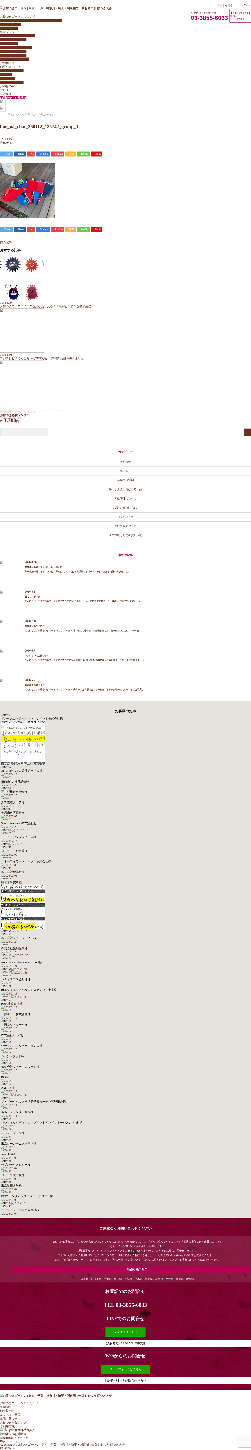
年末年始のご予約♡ (35, 626)
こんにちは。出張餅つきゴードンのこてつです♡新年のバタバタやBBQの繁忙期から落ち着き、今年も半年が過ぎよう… (84, 660)
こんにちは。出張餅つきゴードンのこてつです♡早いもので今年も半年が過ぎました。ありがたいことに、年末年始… (83, 630)
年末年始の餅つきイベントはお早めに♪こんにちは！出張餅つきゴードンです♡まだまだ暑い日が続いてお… (78, 571)
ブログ (4, 90)
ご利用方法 (7, 63)
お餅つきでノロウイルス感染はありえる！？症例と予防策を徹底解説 (45, 306)
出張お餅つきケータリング (17, 35)
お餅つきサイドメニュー (16, 47)
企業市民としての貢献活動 (125, 535)
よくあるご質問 (10, 24)
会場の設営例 (125, 480)
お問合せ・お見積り (13, 97)
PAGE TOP (7, 1448)
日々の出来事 (125, 516)
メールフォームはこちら (125, 1369)
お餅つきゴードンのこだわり (19, 1403)
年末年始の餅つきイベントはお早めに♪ (44, 567)
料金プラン (7, 32)
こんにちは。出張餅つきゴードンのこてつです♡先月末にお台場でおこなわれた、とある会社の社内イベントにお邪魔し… (85, 689)
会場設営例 (7, 78)
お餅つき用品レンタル (14, 59)
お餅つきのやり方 (12, 70)
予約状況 (125, 461)
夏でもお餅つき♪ (33, 596)
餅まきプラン (9, 43)
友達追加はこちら (125, 1332)
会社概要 (6, 93)
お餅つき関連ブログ (125, 507)
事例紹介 (125, 471)
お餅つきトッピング (13, 51)
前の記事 (6, 242)
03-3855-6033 (209, 18)
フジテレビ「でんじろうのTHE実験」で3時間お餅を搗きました (42, 358)
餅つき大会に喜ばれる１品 (125, 489)
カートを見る (225, 5)
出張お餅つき (9, 1418)
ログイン (246, 5)
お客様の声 (7, 86)
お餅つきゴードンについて (17, 16)
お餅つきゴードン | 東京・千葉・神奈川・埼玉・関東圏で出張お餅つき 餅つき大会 (70, 1444)
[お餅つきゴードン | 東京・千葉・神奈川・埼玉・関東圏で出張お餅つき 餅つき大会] (56, 8)
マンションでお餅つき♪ (36, 655)
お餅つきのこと (10, 66)
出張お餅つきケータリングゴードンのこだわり (31, 20)
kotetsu (13, 143)
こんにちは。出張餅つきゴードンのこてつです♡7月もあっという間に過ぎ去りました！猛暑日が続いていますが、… (83, 601)
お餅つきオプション (13, 55)
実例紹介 (6, 74)
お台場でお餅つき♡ (35, 685)
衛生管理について (12, 82)
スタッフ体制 (9, 28)
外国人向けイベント (13, 39)
